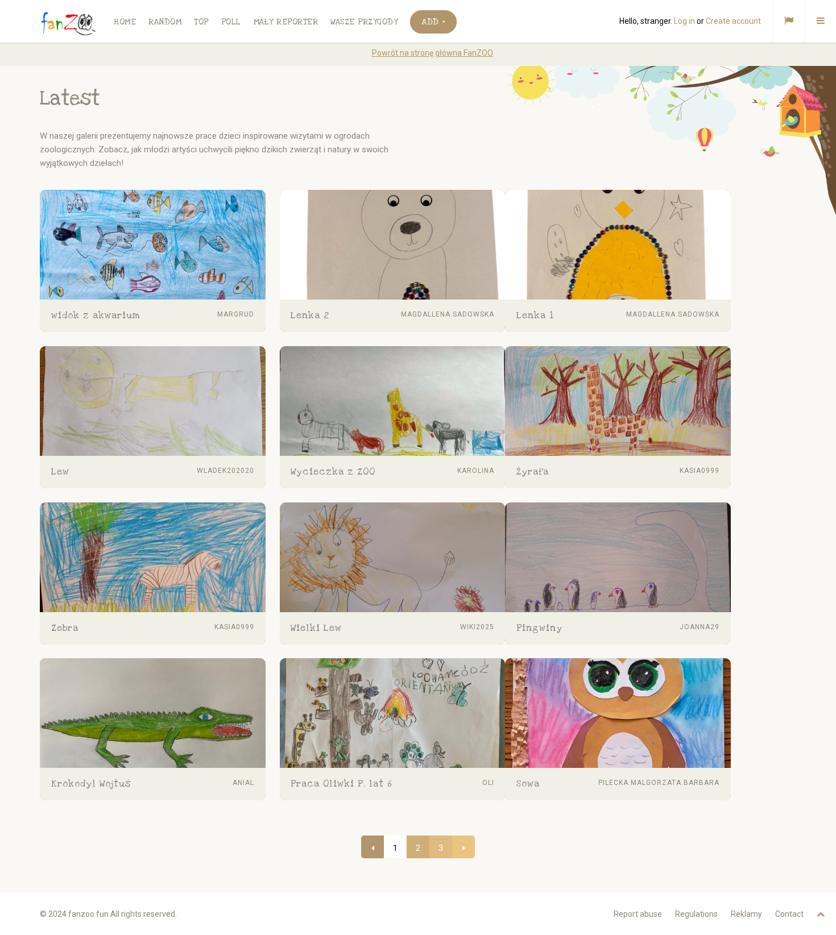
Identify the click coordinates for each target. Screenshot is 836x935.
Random (164, 21)
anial (243, 782)
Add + (434, 21)
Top (201, 21)
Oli (488, 782)
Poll (231, 21)
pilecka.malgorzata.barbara (658, 782)
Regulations (696, 914)
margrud (235, 314)
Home (125, 21)
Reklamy (746, 914)
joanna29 (699, 627)
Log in (684, 21)
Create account (733, 21)
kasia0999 (699, 470)
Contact (789, 914)
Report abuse (638, 914)
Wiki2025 (477, 627)
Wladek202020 (225, 470)
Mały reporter (286, 21)
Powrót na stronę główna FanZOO (432, 52)
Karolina (475, 470)
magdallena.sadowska (447, 314)
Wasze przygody (364, 21)
